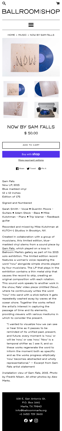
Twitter (31, 420)
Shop (50, 11)
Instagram (36, 420)
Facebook (26, 420)
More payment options (31, 160)
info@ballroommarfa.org (30, 410)
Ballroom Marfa (21, 11)
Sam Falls (8, 248)
